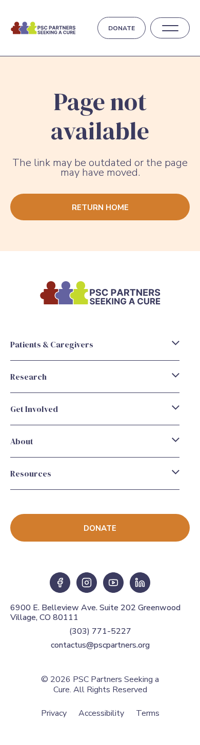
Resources (30, 473)
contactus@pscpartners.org (100, 645)
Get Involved (34, 409)
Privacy (54, 713)
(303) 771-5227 (100, 631)
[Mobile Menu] (170, 28)
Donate (121, 28)
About (21, 441)
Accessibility (101, 713)
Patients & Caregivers (51, 344)
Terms (147, 713)
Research (28, 376)
